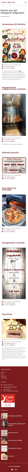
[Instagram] (16, 469)
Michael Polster (10, 66)
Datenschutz (4, 378)
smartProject (16, 466)
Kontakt (3, 372)
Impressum (3, 376)
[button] (26, 2)
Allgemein (12, 68)
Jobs (2, 374)
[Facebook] (12, 469)
